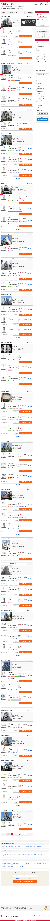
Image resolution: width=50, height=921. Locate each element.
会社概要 (47, 915)
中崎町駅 (25, 854)
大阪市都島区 (13, 846)
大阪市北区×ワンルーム (41, 863)
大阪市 (12, 6)
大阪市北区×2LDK (12, 864)
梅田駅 (3, 854)
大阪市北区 (8, 846)
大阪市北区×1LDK (5, 864)
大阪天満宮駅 (30, 854)
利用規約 (36, 915)
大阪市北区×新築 (37, 864)
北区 (15, 6)
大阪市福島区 (26, 846)
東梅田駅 (20, 854)
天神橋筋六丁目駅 (5, 855)
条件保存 (42, 25)
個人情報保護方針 (42, 915)
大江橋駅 (15, 854)
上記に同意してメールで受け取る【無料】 (25, 881)
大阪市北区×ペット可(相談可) (7, 866)
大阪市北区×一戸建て (29, 864)
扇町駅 (35, 854)
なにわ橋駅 (40, 854)
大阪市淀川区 (32, 846)
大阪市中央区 (19, 846)
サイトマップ (31, 915)
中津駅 (11, 854)
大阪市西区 (38, 846)
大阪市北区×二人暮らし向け (18, 863)
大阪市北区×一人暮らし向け (7, 863)
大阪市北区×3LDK (20, 864)
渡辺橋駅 (7, 854)
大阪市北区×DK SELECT (18, 866)
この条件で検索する (43, 119)
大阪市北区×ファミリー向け (30, 863)
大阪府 (8, 6)
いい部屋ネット (3, 6)
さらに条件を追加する (42, 113)
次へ (34, 23)
